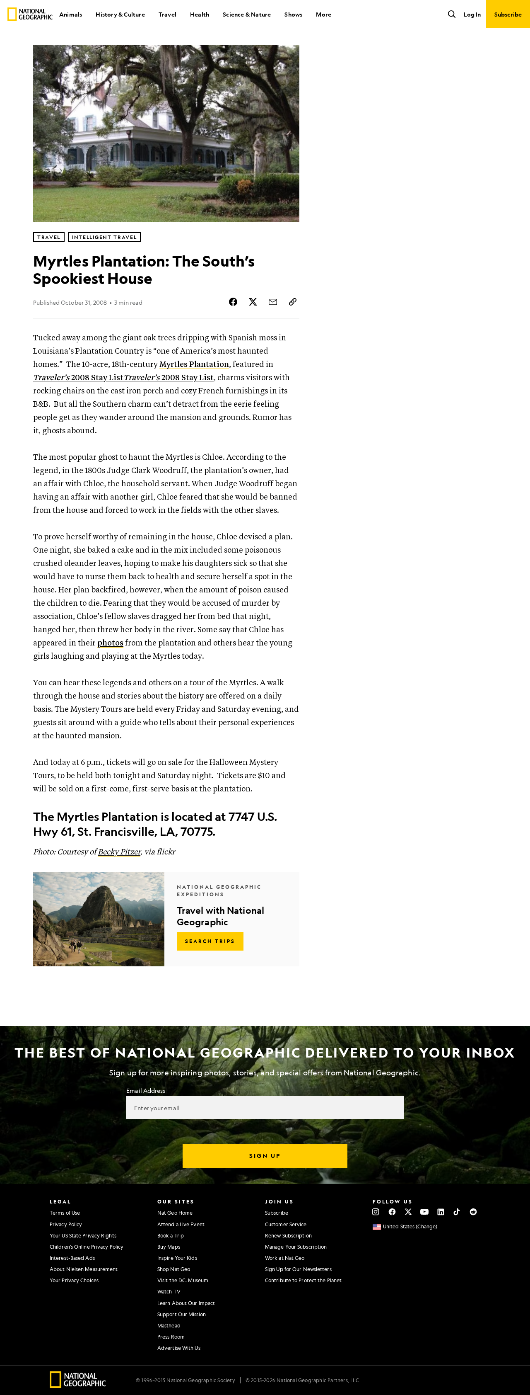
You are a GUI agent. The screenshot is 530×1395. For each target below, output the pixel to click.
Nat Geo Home (175, 1212)
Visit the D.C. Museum (182, 1280)
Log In (472, 14)
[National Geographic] (30, 14)
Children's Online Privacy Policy (86, 1246)
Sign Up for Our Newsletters (298, 1269)
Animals (70, 14)
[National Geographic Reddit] (473, 1211)
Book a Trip (170, 1235)
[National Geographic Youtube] (424, 1211)
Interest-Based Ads (72, 1257)
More (323, 14)
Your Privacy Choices (74, 1280)
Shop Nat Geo (173, 1269)
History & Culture (120, 14)
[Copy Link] (292, 302)
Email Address (145, 1090)
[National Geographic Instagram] (376, 1211)
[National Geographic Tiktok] (457, 1211)
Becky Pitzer (119, 852)
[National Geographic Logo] (78, 1385)
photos (110, 643)
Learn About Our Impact (186, 1303)
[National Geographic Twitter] (408, 1211)
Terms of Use (65, 1212)
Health (199, 14)
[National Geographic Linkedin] (441, 1211)
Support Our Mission (181, 1314)
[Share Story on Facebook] (233, 302)
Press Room (171, 1336)
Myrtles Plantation (194, 365)
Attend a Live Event (181, 1224)
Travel (167, 14)
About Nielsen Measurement (84, 1269)
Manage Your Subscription (296, 1246)
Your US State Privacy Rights (83, 1235)
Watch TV (169, 1291)
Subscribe (276, 1212)
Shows (293, 14)
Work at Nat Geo (285, 1257)
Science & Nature (247, 14)
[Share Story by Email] (272, 302)
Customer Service (286, 1224)
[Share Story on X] (253, 302)
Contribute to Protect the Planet (303, 1280)
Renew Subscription (288, 1235)
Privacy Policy (66, 1224)
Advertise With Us (178, 1347)
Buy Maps (168, 1246)
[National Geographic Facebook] (392, 1211)
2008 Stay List (78, 378)
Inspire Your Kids (177, 1257)
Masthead (169, 1325)
